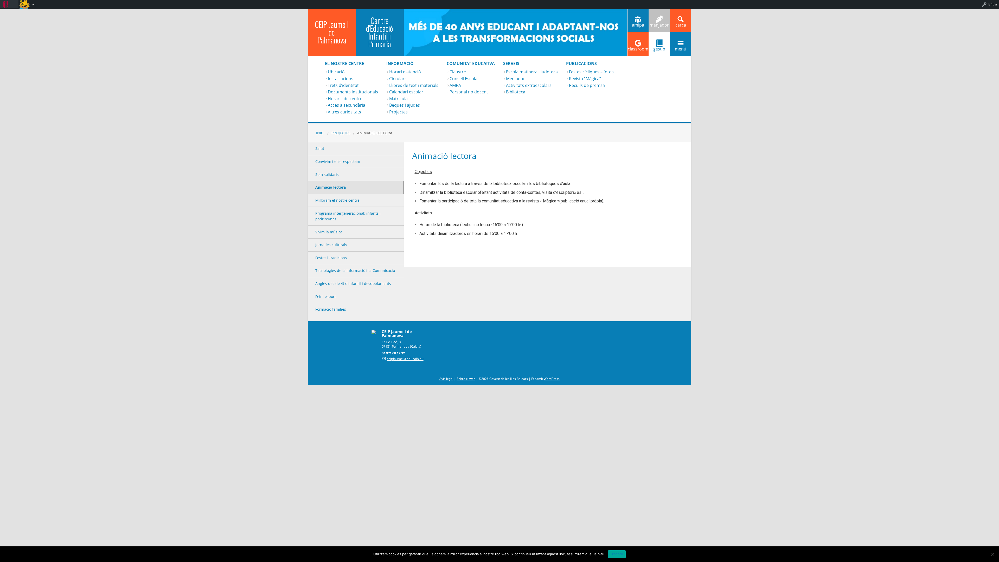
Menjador (515, 78)
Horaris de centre (345, 98)
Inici (320, 132)
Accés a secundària (346, 105)
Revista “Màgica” (585, 78)
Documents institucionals (353, 92)
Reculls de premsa (587, 85)
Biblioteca (515, 92)
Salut (319, 148)
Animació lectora (330, 187)
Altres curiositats (344, 112)
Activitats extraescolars (529, 85)
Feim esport (325, 296)
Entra (992, 4)
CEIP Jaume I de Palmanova (332, 32)
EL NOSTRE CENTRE (344, 63)
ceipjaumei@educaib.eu (405, 358)
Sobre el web (466, 378)
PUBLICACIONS (581, 63)
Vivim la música (328, 231)
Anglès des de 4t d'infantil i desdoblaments (353, 283)
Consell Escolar (464, 78)
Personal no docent (469, 92)
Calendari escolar (406, 92)
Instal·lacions (340, 78)
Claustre (458, 72)
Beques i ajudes (404, 105)
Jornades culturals (331, 244)
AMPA (455, 85)
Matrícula (398, 98)
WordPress (552, 378)
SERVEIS (511, 63)
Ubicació (336, 72)
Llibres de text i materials (413, 85)
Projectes (398, 112)
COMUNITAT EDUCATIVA (471, 63)
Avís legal (446, 378)
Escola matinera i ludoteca (532, 72)
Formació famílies (330, 309)
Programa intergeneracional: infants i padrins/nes (348, 216)
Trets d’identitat (343, 85)
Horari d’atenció (405, 72)
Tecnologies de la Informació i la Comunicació (355, 270)
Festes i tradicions (331, 257)
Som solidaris (327, 174)
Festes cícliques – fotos (591, 72)
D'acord (617, 554)
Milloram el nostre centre (337, 200)
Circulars (398, 78)
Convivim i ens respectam (337, 161)
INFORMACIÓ (400, 63)
